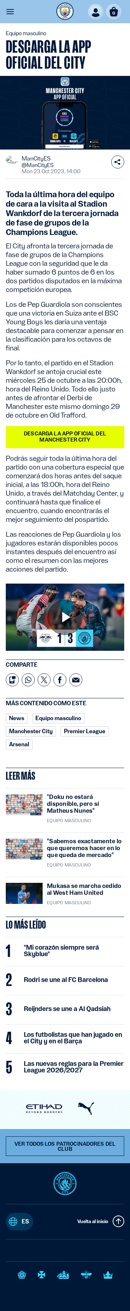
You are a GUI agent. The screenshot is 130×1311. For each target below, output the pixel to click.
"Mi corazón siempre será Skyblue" (61, 950)
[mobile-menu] (10, 11)
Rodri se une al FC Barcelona (66, 980)
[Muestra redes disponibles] (117, 162)
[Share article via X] (44, 679)
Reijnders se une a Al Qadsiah (67, 1009)
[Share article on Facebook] (59, 679)
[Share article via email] (75, 679)
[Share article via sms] (12, 679)
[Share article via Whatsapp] (28, 679)
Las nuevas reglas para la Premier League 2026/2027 (74, 1066)
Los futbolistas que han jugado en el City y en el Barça (73, 1037)
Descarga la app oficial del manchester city (65, 437)
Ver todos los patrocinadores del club (65, 1146)
